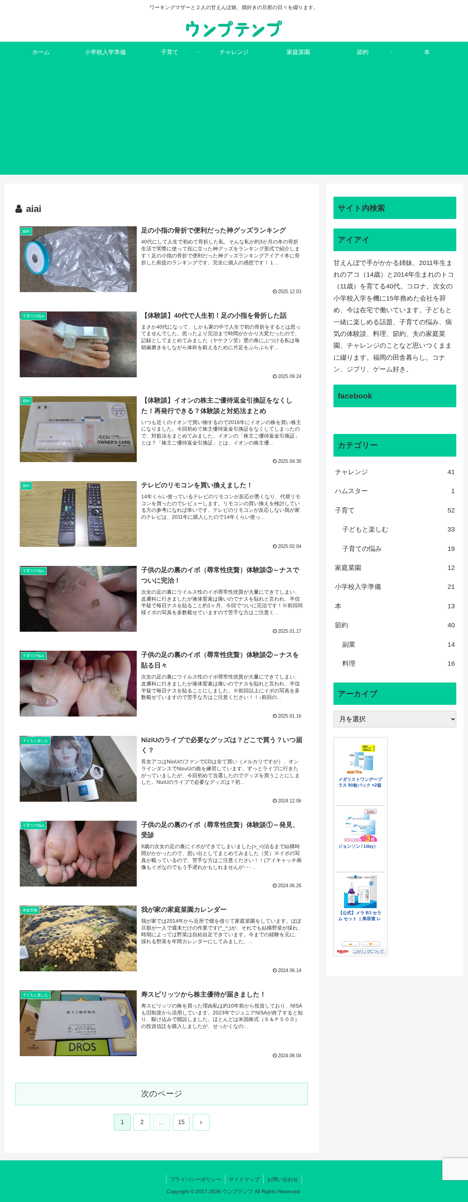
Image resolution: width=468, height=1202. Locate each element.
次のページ (161, 1093)
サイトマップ (244, 1179)
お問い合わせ (282, 1179)
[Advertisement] (234, 123)
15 (181, 1122)
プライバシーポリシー (195, 1179)
